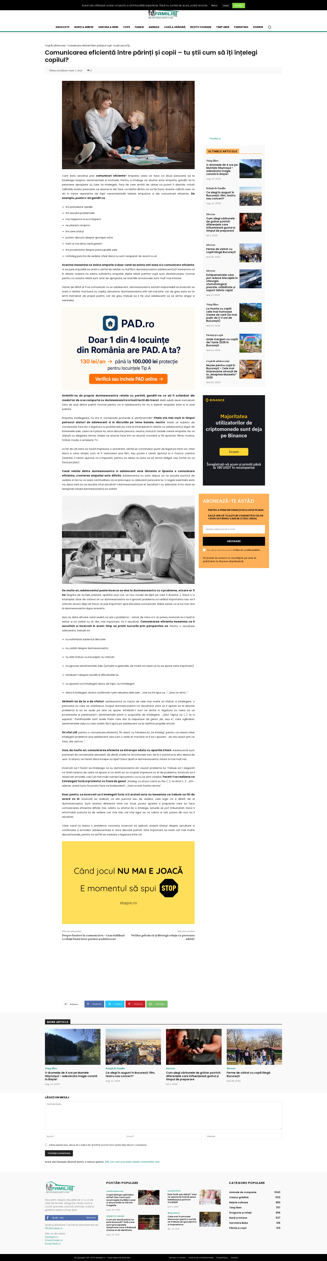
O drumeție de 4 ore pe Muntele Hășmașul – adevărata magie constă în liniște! (222, 169)
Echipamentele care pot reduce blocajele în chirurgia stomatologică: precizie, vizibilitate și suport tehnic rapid (222, 282)
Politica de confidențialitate (246, 549)
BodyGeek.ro (53, 1243)
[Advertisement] (128, 970)
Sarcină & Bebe (174, 1191)
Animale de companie (115, 1216)
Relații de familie (216, 188)
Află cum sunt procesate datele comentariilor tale (132, 1161)
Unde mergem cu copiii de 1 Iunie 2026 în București (222, 342)
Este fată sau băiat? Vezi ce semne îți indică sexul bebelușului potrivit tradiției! (182, 1198)
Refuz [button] (214, 5)
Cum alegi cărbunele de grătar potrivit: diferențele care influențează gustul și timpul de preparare (220, 224)
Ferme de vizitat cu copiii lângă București (221, 250)
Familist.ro (215, 138)
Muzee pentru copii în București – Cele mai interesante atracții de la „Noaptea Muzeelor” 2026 (221, 371)
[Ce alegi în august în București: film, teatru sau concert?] (250, 196)
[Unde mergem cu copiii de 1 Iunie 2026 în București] (250, 343)
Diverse (210, 214)
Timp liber (212, 160)
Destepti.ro (51, 1237)
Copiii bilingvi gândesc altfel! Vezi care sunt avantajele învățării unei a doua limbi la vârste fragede (120, 1200)
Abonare (234, 541)
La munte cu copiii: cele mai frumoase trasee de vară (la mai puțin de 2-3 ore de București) (221, 315)
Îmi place (91, 1217)
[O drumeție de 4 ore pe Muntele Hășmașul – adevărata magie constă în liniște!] (250, 168)
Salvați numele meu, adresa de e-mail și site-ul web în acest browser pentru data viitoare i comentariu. (98, 1144)
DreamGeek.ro (54, 1240)
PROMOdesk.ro (54, 1228)
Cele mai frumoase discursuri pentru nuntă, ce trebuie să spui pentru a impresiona (182, 1220)
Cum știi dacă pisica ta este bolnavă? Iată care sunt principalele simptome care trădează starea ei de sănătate (121, 1225)
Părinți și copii (214, 335)
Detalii (226, 5)
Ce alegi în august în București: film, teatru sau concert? (221, 195)
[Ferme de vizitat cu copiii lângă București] (250, 253)
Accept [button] (239, 5)
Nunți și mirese (174, 1213)
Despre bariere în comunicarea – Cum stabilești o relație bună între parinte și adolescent (93, 937)
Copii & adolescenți (55, 45)
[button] (270, 27)
